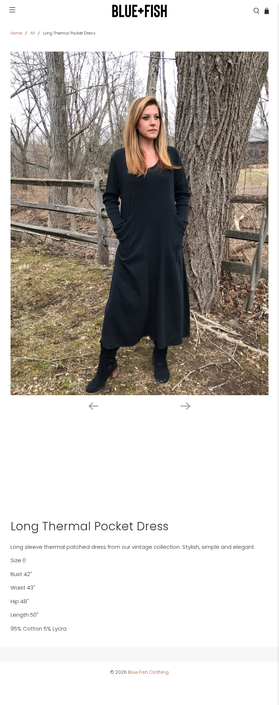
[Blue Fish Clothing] (139, 11)
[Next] (185, 406)
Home (16, 33)
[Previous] (93, 406)
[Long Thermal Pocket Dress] (139, 223)
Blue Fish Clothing (148, 672)
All (32, 33)
